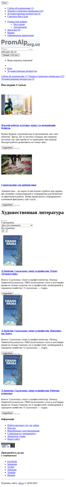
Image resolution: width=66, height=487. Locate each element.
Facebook (12, 461)
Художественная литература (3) (23, 13)
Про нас (11, 428)
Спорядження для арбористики (18, 185)
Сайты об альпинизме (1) (20, 8)
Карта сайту (13, 439)
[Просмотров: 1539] (18, 205)
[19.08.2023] (15, 205)
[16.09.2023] (15, 148)
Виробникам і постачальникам (23, 430)
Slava (21, 483)
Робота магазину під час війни (23, 425)
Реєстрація (19, 24)
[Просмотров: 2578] (18, 413)
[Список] (2, 220)
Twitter (10, 467)
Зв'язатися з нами (16, 436)
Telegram (11, 469)
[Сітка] (5, 220)
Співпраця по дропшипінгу (21, 433)
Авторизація (20, 27)
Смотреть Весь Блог (17, 16)
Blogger (11, 475)
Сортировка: (7, 222)
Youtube (11, 472)
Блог (9, 68)
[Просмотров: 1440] (18, 148)
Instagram (12, 464)
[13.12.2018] (15, 294)
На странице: (8, 228)
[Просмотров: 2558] (18, 353)
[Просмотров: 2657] (18, 294)
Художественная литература (22, 71)
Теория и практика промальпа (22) (25, 11)
